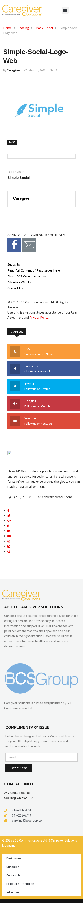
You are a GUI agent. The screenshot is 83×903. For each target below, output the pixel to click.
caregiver (13, 70)
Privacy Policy (39, 317)
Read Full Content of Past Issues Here (33, 270)
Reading (23, 28)
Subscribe (14, 264)
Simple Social (44, 28)
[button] (65, 10)
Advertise (12, 892)
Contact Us (15, 288)
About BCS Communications (27, 276)
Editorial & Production (20, 884)
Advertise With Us (19, 282)
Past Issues (13, 858)
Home (7, 28)
